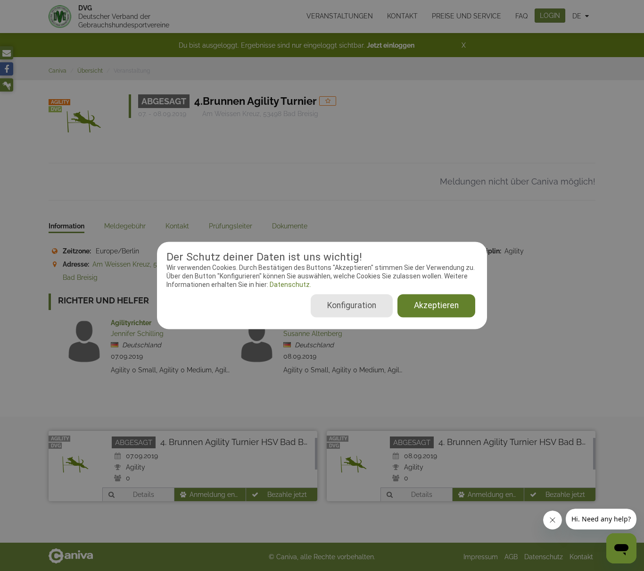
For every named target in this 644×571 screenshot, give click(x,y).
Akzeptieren (436, 306)
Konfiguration (351, 306)
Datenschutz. (289, 284)
